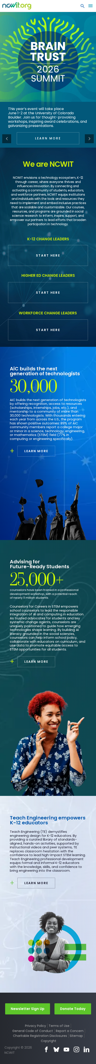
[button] (82, 7)
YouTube (66, 1049)
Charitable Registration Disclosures (40, 1036)
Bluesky (56, 1049)
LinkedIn (86, 1049)
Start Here (48, 255)
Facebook (46, 1049)
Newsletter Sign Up (27, 1008)
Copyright (48, 1041)
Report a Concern (69, 1031)
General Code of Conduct (32, 1031)
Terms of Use (59, 1026)
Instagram (76, 1049)
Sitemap (76, 1036)
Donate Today (73, 1008)
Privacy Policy (35, 1026)
